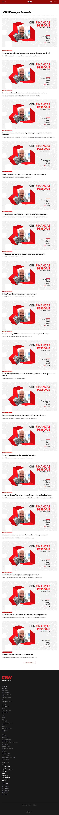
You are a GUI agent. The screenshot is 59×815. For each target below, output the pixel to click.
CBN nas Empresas (6, 694)
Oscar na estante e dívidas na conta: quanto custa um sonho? (24, 174)
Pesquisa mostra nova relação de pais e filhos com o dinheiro (24, 415)
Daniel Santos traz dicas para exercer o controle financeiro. (17, 458)
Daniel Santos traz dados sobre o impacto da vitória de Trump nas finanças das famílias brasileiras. (27, 498)
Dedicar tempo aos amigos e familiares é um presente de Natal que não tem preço (28, 374)
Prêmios (4, 764)
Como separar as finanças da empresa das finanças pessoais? (24, 615)
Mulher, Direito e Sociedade (8, 757)
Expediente (5, 775)
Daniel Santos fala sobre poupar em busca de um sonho (17, 177)
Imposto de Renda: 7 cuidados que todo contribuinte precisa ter (24, 93)
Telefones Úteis (6, 777)
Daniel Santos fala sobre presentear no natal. (14, 378)
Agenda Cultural (5, 737)
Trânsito (4, 732)
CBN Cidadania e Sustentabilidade (10, 742)
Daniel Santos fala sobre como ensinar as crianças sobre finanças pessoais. (22, 577)
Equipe (3, 773)
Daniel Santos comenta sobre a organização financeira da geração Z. (20, 657)
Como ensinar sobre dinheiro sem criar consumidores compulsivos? (26, 53)
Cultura (3, 699)
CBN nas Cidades (6, 692)
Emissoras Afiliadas (7, 770)
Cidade (3, 695)
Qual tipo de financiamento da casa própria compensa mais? (23, 254)
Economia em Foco (6, 755)
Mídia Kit (4, 780)
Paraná (3, 715)
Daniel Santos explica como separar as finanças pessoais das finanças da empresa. (24, 617)
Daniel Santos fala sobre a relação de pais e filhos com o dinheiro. (19, 418)
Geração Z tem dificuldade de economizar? (17, 654)
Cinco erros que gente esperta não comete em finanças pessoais (25, 535)
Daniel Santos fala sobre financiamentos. (13, 257)
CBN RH (3, 750)
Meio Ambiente (5, 712)
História (4, 768)
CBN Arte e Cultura (6, 739)
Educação (4, 704)
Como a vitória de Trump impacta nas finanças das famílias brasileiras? (27, 495)
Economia (4, 703)
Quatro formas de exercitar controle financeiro (19, 455)
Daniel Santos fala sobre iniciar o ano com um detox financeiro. (18, 297)
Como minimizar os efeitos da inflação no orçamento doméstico (24, 214)
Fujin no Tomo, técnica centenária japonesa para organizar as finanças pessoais (27, 133)
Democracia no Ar (6, 753)
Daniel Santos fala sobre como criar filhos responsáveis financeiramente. (21, 56)
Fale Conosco (5, 779)
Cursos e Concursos (6, 701)
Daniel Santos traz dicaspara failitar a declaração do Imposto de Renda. (21, 95)
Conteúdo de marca (6, 697)
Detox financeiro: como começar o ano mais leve (19, 294)
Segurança (4, 726)
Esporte (3, 708)
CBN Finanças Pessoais (7, 50)
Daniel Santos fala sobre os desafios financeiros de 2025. (17, 336)
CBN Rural (4, 751)
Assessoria (4, 688)
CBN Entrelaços (5, 744)
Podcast (4, 717)
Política (3, 719)
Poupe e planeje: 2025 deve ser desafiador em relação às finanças (25, 334)
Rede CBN (4, 721)
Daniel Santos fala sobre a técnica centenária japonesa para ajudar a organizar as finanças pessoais (28, 137)
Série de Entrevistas (6, 728)
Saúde (3, 724)
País (3, 713)
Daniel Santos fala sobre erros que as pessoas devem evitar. (18, 537)
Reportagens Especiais (7, 723)
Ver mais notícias (29, 662)
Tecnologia (4, 730)
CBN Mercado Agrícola (7, 748)
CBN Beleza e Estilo (6, 741)
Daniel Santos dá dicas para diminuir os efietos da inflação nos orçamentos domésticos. (25, 217)
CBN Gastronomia (6, 746)
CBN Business (5, 690)
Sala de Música (5, 759)
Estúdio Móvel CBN (6, 710)
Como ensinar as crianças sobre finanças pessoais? (20, 575)
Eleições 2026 (5, 706)
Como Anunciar (6, 766)
